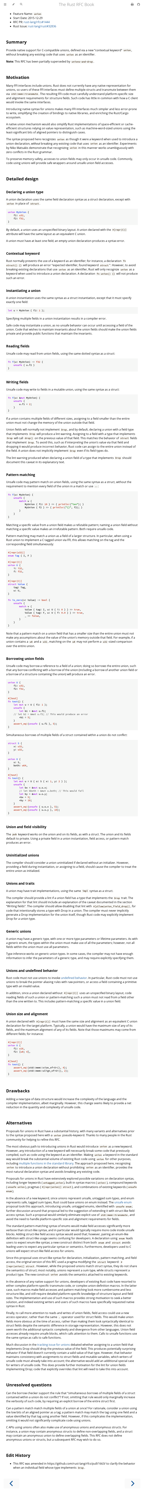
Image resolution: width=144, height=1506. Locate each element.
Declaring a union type (24, 192)
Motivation (17, 77)
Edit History (18, 1455)
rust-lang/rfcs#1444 (37, 22)
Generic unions (18, 931)
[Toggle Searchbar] (21, 4)
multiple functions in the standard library (46, 1163)
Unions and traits (20, 883)
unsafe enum (123, 1202)
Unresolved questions (29, 1385)
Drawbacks (18, 1091)
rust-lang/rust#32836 (42, 26)
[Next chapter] (132, 1483)
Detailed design (22, 179)
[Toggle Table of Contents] (5, 4)
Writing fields (17, 382)
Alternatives (19, 1123)
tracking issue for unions (53, 1345)
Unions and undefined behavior (32, 970)
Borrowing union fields (25, 658)
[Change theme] (13, 4)
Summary (16, 42)
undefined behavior (74, 978)
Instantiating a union (23, 290)
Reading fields (17, 346)
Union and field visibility (26, 827)
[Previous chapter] (11, 1483)
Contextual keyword (23, 253)
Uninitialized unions (22, 855)
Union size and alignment (27, 1014)
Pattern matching (20, 474)
